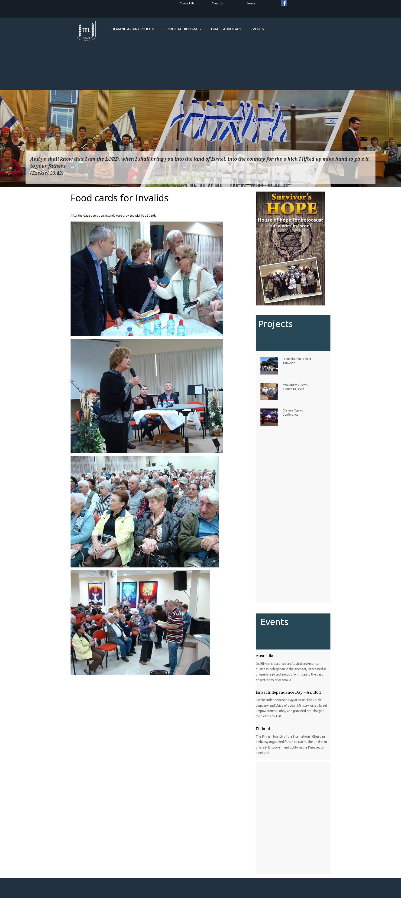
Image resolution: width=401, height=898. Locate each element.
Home (251, 3)
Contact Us (187, 3)
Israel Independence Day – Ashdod (288, 692)
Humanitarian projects (133, 29)
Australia (264, 655)
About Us (217, 3)
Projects (275, 323)
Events (257, 29)
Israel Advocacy (226, 29)
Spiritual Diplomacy (183, 29)
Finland (263, 728)
